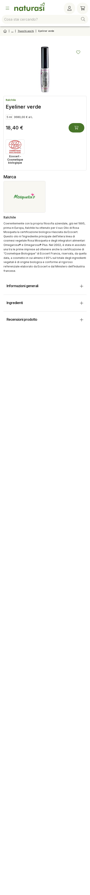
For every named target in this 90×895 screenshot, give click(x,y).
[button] (83, 19)
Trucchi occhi (26, 31)
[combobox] (45, 19)
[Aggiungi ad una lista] (78, 52)
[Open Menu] (7, 8)
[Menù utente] (69, 8)
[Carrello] (82, 8)
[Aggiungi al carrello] (76, 127)
